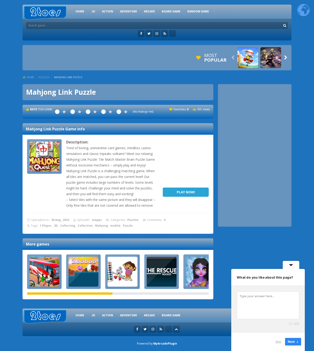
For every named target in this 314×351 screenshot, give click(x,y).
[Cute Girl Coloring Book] (122, 271)
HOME (80, 11)
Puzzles (44, 77)
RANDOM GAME (198, 11)
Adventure (128, 11)
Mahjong (101, 226)
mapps (97, 220)
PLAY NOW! (186, 192)
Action (107, 11)
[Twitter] (149, 33)
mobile (115, 226)
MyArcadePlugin (165, 343)
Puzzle (128, 226)
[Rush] (161, 271)
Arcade (149, 11)
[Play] (247, 57)
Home (30, 77)
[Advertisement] (186, 162)
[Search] (284, 25)
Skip (278, 341)
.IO (93, 11)
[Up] (176, 329)
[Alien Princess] (200, 271)
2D (56, 226)
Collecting (67, 226)
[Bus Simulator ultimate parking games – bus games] (44, 271)
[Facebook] (141, 33)
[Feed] (164, 33)
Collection (85, 226)
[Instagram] (156, 33)
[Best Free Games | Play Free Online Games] (45, 13)
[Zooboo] (83, 271)
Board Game (171, 11)
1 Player (45, 226)
